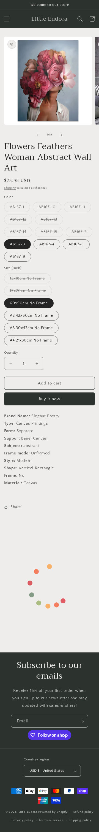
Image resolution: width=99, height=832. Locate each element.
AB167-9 (17, 256)
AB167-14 (21, 233)
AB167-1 (20, 208)
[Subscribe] (82, 721)
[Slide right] (62, 135)
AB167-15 (52, 233)
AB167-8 (76, 244)
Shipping (10, 187)
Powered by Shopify (53, 811)
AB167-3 (17, 244)
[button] (7, 19)
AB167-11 (80, 208)
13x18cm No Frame (30, 279)
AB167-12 (21, 220)
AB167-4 (46, 244)
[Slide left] (37, 135)
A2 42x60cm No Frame (31, 315)
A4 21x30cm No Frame (31, 340)
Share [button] (15, 507)
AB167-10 (49, 208)
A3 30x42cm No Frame (31, 328)
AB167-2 (82, 233)
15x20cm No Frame (31, 292)
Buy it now (49, 399)
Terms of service (51, 820)
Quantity (11, 352)
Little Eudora (28, 811)
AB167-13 (52, 220)
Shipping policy (80, 820)
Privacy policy (23, 820)
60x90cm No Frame (29, 303)
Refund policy (83, 812)
